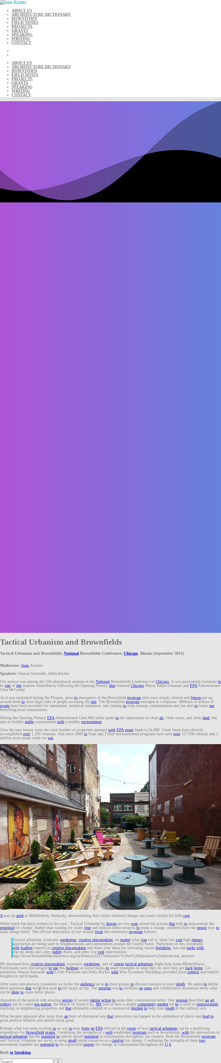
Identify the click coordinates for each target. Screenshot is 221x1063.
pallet (56, 952)
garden (162, 1004)
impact (197, 940)
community (147, 1004)
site (93, 702)
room (131, 1028)
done (15, 992)
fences (196, 698)
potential (7, 928)
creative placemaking (96, 940)
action (106, 1000)
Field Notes (25, 22)
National (71, 653)
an (141, 988)
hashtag (72, 968)
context (193, 972)
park (20, 915)
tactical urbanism (139, 964)
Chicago (131, 653)
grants (5, 706)
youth (169, 1008)
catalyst (118, 1040)
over (26, 734)
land (206, 718)
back (189, 968)
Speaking (22, 34)
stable (29, 722)
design (111, 924)
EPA (193, 685)
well (109, 1032)
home (198, 968)
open (148, 988)
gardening (68, 940)
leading (27, 948)
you (144, 940)
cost (186, 915)
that (112, 685)
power (202, 928)
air (161, 718)
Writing (21, 39)
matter (125, 940)
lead (206, 1016)
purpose (104, 988)
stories (67, 1000)
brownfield (35, 1032)
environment (91, 722)
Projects (22, 26)
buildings (163, 948)
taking (95, 1000)
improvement (207, 1004)
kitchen (137, 1008)
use (211, 706)
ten (18, 685)
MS (99, 1004)
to (219, 681)
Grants (20, 30)
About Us (22, 10)
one (8, 685)
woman (182, 1000)
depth (180, 984)
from (99, 932)
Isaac (25, 665)
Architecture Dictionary (41, 14)
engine (88, 1044)
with (60, 722)
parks (191, 948)
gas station (42, 1004)
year (87, 928)
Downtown (24, 18)
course (119, 964)
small (72, 1040)
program (134, 698)
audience (87, 984)
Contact (21, 43)
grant (129, 730)
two (202, 1040)
